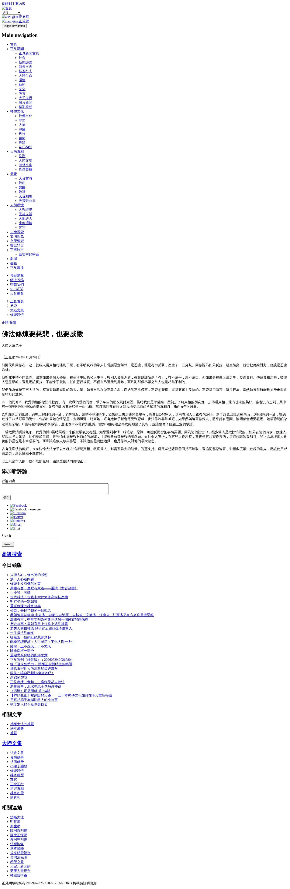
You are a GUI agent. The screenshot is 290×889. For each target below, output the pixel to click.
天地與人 (25, 218)
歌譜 (22, 192)
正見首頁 (17, 301)
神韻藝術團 (18, 875)
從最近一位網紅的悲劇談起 (30, 637)
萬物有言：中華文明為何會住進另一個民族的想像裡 (49, 619)
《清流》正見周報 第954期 (30, 691)
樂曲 (22, 187)
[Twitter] (16, 517)
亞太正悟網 (18, 835)
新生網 (15, 826)
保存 (6, 497)
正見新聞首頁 (29, 53)
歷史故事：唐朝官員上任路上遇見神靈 (39, 624)
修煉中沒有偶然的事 (25, 584)
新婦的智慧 (18, 677)
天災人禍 (25, 214)
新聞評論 (25, 62)
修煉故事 (17, 757)
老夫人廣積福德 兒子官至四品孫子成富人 (41, 628)
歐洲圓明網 (18, 830)
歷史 (22, 120)
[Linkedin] (18, 513)
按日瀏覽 (17, 275)
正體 (5, 322)
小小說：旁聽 (20, 592)
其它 (22, 227)
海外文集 (25, 165)
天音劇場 (25, 196)
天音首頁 (25, 178)
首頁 (13, 44)
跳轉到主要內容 (13, 4)
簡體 (12, 322)
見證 (22, 156)
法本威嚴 (17, 728)
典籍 (22, 142)
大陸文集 (25, 160)
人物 (22, 125)
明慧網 (15, 821)
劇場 (13, 259)
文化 (22, 89)
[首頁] (7, 8)
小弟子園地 (18, 766)
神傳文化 (17, 111)
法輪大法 (17, 817)
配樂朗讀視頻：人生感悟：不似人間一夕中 (42, 642)
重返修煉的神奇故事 (25, 606)
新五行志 (25, 71)
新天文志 (25, 66)
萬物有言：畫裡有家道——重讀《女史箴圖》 (44, 588)
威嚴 (13, 733)
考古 (22, 93)
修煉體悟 (17, 314)
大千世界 (25, 98)
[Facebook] (18, 505)
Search (6, 535)
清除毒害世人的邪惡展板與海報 (34, 668)
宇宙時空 (17, 250)
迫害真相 (17, 788)
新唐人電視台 (20, 871)
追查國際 (17, 848)
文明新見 (17, 236)
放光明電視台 (20, 853)
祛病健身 (17, 762)
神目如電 (17, 793)
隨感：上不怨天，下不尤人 (30, 646)
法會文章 (17, 753)
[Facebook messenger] (26, 509)
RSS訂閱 (16, 289)
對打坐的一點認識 (23, 601)
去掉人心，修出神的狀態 (29, 575)
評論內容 (8, 481)
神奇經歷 (17, 775)
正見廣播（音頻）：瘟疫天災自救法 (37, 682)
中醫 (22, 129)
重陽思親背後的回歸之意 (29, 655)
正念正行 (17, 784)
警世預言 (17, 245)
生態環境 (25, 223)
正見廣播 (17, 267)
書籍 (13, 263)
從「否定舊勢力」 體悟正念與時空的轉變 (41, 664)
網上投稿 (17, 280)
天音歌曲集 (27, 200)
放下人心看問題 (22, 579)
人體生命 (25, 75)
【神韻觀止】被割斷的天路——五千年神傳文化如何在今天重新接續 (61, 695)
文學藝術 (17, 241)
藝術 (22, 84)
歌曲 (22, 183)
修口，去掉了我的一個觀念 (30, 610)
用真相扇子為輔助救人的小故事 (34, 700)
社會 (22, 58)
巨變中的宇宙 (29, 254)
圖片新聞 (25, 102)
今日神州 (25, 147)
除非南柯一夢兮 (22, 651)
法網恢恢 (17, 844)
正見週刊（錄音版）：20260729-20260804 (41, 659)
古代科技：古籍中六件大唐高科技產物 (39, 597)
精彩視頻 (25, 107)
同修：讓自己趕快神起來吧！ (32, 673)
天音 (13, 174)
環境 (22, 80)
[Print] (15, 528)
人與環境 (17, 205)
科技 (22, 133)
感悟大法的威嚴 (22, 724)
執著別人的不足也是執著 (29, 704)
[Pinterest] (17, 521)
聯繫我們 (17, 284)
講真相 (15, 797)
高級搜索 (12, 554)
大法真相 (17, 151)
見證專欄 (25, 169)
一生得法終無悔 (22, 633)
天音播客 (17, 293)
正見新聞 (17, 49)
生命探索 (17, 232)
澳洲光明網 (18, 839)
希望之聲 (17, 862)
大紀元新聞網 (20, 866)
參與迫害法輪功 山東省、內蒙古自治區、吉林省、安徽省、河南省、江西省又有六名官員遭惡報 (82, 615)
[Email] (15, 524)
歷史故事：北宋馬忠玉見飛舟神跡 (35, 686)
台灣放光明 (18, 857)
